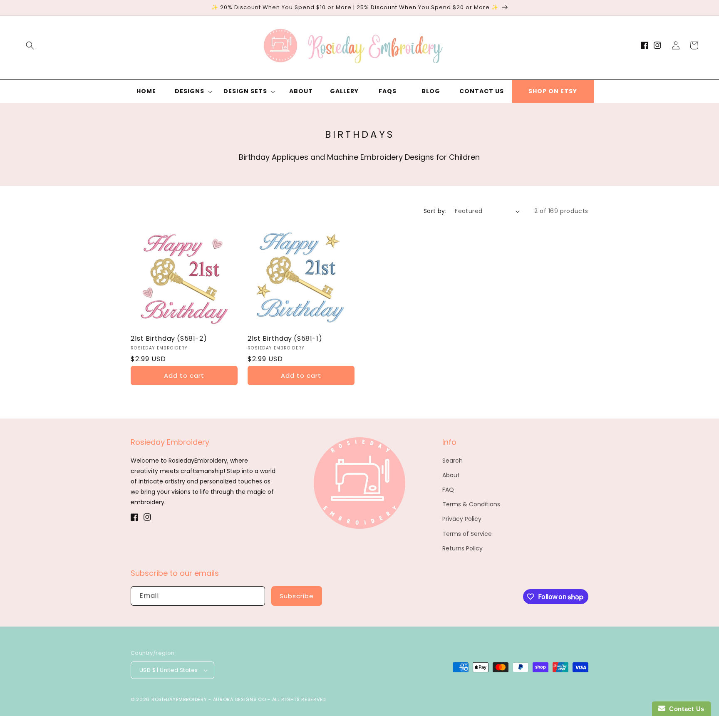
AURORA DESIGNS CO (239, 699)
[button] (30, 45)
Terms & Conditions (471, 504)
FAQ (448, 490)
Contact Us (684, 708)
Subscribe (297, 596)
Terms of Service (467, 534)
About (451, 475)
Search (452, 460)
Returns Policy (462, 548)
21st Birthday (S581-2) (169, 338)
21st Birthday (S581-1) (285, 338)
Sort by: (435, 211)
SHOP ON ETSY (552, 91)
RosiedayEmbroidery (179, 699)
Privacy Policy (461, 519)
